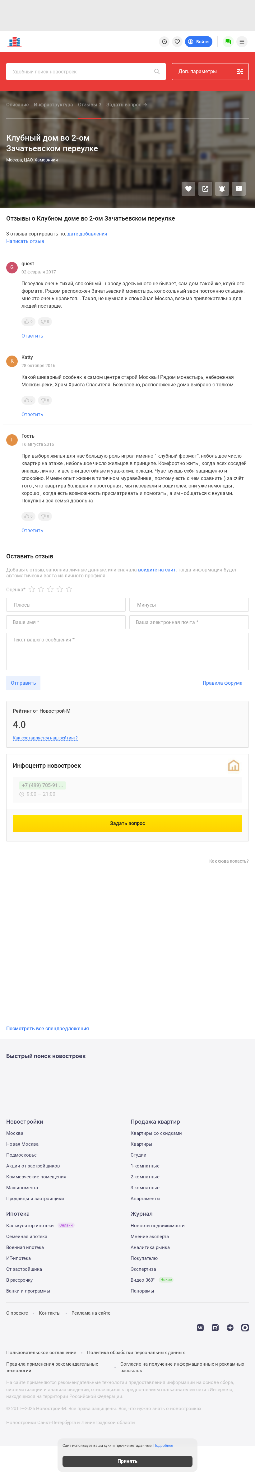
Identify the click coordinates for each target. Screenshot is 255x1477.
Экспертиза (143, 1269)
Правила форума (223, 683)
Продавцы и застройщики (35, 1198)
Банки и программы (28, 1291)
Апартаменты (145, 1198)
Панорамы (142, 1291)
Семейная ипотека (26, 1236)
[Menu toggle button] (242, 41)
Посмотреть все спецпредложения (47, 1029)
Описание (17, 105)
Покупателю (144, 1258)
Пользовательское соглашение (41, 1352)
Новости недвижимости (158, 1225)
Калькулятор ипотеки (39, 1225)
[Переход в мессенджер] (245, 1327)
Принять (127, 1461)
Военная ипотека (25, 1247)
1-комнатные (145, 1166)
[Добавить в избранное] (188, 189)
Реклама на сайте (91, 1313)
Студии (138, 1155)
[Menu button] (228, 41)
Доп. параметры (197, 71)
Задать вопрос (123, 105)
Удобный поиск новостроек (45, 72)
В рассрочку (19, 1280)
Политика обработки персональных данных (136, 1352)
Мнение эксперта (150, 1236)
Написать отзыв (25, 241)
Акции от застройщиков (33, 1166)
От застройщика (24, 1269)
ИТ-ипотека (18, 1258)
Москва (14, 1133)
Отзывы (89, 105)
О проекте (17, 1313)
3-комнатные (145, 1187)
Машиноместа (22, 1187)
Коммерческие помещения (36, 1177)
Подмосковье (21, 1155)
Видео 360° (151, 1280)
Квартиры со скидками (156, 1133)
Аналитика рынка (150, 1247)
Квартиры (141, 1144)
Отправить (23, 683)
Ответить (32, 335)
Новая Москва (22, 1144)
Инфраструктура (53, 105)
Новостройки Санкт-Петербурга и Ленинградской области (70, 1422)
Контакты (50, 1313)
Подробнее (163, 1445)
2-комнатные (145, 1177)
